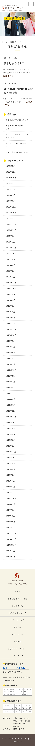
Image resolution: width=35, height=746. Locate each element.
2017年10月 (11, 376)
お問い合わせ (17, 634)
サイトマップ (17, 655)
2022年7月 (10, 218)
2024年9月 (10, 195)
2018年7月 (10, 346)
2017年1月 (10, 405)
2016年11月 (11, 416)
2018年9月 (10, 341)
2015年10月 (11, 457)
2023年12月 (11, 207)
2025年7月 (10, 183)
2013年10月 (11, 545)
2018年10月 (11, 335)
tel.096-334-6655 (16, 668)
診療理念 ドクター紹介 (17, 598)
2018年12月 (11, 329)
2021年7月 (10, 236)
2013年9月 (10, 551)
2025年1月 (10, 189)
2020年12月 (11, 247)
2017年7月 (10, 381)
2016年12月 (11, 411)
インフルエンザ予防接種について (18, 145)
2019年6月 (10, 300)
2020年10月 (11, 253)
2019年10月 (11, 288)
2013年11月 (11, 539)
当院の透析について (17, 613)
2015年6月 (10, 475)
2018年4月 (10, 352)
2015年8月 (10, 463)
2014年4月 (10, 521)
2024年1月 (10, 201)
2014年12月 (11, 492)
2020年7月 (10, 265)
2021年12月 (11, 224)
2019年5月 (10, 306)
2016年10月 (11, 422)
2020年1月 (10, 277)
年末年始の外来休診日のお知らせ (18, 127)
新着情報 (17, 641)
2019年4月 (10, 312)
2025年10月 (11, 177)
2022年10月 (11, 212)
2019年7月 (10, 294)
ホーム (17, 591)
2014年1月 (10, 527)
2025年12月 (11, 172)
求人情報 (17, 627)
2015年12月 (11, 451)
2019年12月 (11, 282)
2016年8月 (10, 428)
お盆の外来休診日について (17, 120)
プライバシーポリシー (17, 649)
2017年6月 (10, 387)
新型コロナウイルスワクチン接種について (18, 136)
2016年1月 (10, 446)
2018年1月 (10, 364)
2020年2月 (10, 271)
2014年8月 (10, 504)
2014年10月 (11, 498)
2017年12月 (11, 370)
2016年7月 (10, 434)
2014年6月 (10, 516)
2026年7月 (10, 166)
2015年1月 (10, 486)
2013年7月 (10, 556)
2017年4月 (10, 399)
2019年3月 (10, 317)
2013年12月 (11, 533)
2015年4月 (10, 481)
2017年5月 (10, 393)
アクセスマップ (17, 620)
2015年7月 (10, 469)
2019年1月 (10, 323)
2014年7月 (10, 510)
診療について (17, 606)
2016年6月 (10, 440)
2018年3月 (10, 358)
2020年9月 (10, 259)
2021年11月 (11, 230)
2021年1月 (10, 242)
